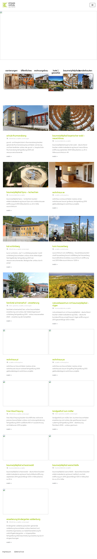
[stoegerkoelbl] (9, 5)
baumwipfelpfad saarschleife (65, 465)
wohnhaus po (58, 359)
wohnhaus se (58, 192)
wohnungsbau (41, 70)
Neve (37, 556)
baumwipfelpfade (71, 70)
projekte (18, 138)
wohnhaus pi (12, 359)
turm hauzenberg (60, 246)
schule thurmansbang (16, 135)
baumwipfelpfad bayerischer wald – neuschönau (68, 137)
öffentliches (26, 70)
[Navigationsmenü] (92, 5)
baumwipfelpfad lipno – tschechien (22, 192)
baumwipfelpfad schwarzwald (20, 465)
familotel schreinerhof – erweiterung (23, 302)
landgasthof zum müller (63, 411)
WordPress (57, 556)
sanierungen (11, 70)
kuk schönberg (13, 246)
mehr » (9, 156)
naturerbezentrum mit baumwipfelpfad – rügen (70, 304)
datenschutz (19, 551)
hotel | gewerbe (56, 71)
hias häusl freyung (15, 411)
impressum (6, 551)
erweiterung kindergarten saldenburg (23, 519)
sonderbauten (85, 70)
